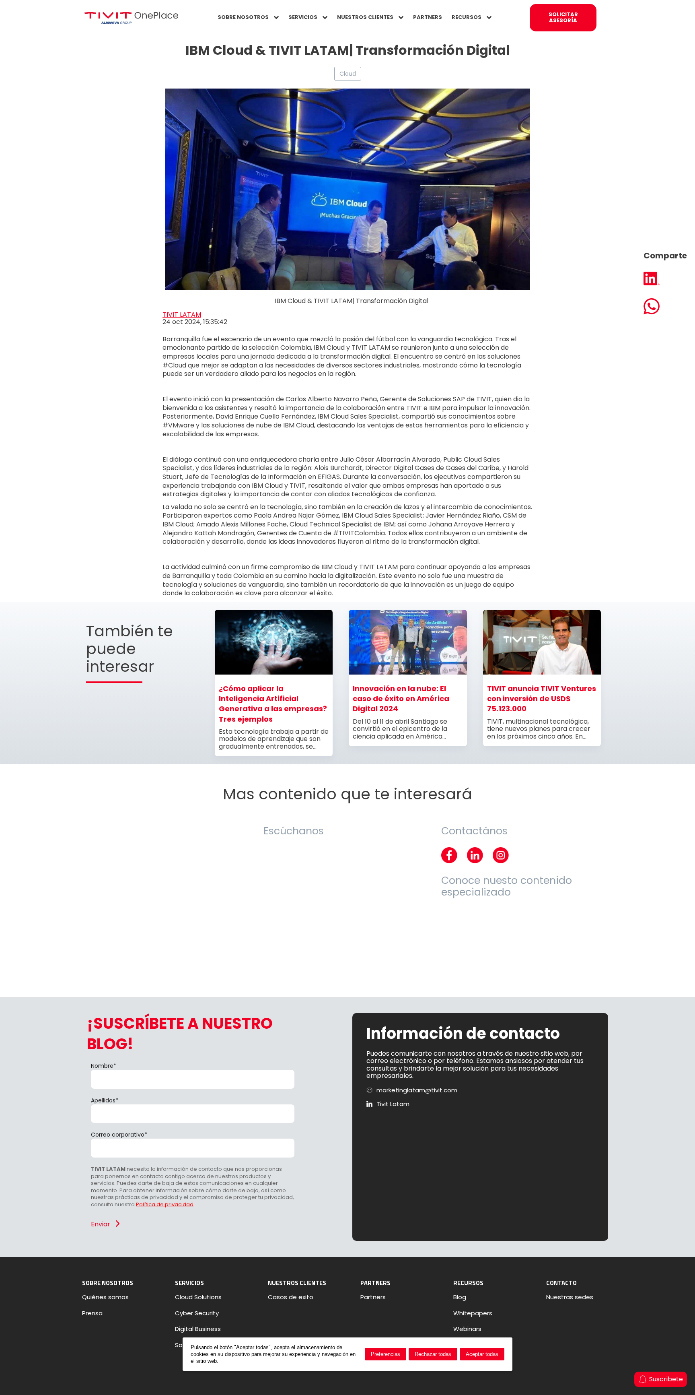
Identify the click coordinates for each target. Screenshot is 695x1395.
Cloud (347, 74)
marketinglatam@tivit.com (416, 1090)
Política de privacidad (164, 1204)
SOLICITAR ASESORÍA (563, 17)
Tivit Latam (392, 1104)
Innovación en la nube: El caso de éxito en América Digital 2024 (401, 698)
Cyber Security (197, 1313)
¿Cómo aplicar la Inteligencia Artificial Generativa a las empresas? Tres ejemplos (273, 703)
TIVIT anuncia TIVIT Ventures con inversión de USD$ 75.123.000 (541, 698)
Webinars (467, 1329)
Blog (459, 1297)
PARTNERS (427, 17)
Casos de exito (290, 1297)
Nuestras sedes (569, 1297)
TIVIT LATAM (181, 314)
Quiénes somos (105, 1297)
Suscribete (666, 1379)
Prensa (92, 1313)
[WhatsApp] (665, 307)
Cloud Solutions (198, 1297)
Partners (373, 1297)
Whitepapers (472, 1313)
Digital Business (198, 1329)
